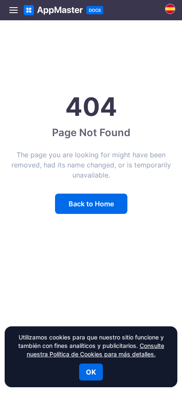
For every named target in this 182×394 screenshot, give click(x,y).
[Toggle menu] (13, 10)
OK (91, 372)
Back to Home (91, 204)
